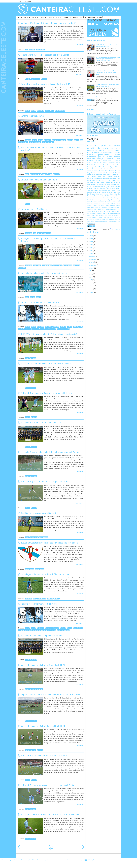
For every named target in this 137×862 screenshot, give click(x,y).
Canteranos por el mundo (99, 157)
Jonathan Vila (111, 192)
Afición (27, 174)
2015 (91, 250)
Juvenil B (51, 142)
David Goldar (96, 186)
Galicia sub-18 (39, 569)
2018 (91, 242)
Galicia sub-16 (29, 569)
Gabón (105, 200)
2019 (91, 239)
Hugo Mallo (91, 180)
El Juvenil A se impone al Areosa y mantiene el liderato (46, 393)
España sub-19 (47, 265)
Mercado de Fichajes (95, 151)
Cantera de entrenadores (32, 116)
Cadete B (70, 140)
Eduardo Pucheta (103, 217)
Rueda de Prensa (114, 173)
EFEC (80, 326)
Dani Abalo (99, 198)
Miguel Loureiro (35, 79)
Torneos (117, 157)
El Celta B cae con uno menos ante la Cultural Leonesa (46, 363)
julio (90, 271)
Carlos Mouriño (102, 184)
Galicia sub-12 (49, 110)
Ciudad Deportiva (109, 215)
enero (91, 289)
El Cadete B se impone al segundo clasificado (41, 635)
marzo (91, 283)
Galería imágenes (37, 689)
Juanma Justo (96, 205)
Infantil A (32, 142)
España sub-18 (102, 202)
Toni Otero (111, 180)
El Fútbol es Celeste (24, 329)
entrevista (32, 49)
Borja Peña (99, 211)
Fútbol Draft (105, 186)
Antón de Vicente (35, 174)
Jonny (98, 169)
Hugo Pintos (111, 200)
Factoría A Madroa (37, 329)
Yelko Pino (116, 178)
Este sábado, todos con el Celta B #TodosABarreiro (44, 273)
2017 (91, 244)
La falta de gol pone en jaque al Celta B (39, 179)
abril (90, 280)
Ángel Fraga (97, 207)
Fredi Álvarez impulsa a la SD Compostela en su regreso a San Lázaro (106, 72)
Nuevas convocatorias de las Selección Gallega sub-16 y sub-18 (49, 542)
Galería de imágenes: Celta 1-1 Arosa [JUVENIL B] (43, 726)
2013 (91, 292)
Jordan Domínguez (100, 190)
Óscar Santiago (99, 215)
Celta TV (117, 194)
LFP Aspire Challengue (113, 213)
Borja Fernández (114, 176)
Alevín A (27, 110)
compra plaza (91, 211)
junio (90, 274)
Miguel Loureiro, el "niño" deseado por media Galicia (45, 54)
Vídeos (117, 167)
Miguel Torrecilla (115, 217)
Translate (117, 229)
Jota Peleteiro (111, 184)
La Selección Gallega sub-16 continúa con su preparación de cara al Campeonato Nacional (108, 58)
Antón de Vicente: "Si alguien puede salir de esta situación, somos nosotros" (51, 149)
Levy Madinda (40, 49)
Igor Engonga (94, 204)
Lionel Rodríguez (115, 219)
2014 (91, 253)
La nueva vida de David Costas (35, 209)
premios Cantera (93, 188)
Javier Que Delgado (109, 204)
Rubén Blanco (67, 265)
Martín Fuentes (115, 209)
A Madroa (28, 140)
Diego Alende (107, 174)
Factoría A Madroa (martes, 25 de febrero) (40, 302)
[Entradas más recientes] (20, 848)
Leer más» (79, 44)
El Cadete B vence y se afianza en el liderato (41, 422)
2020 (91, 236)
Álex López (111, 190)
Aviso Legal (91, 860)
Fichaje (27, 79)
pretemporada (103, 155)
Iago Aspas (91, 167)
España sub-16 (101, 180)
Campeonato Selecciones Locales (98, 182)
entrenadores (24, 142)
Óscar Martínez (106, 207)
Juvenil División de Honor (103, 146)
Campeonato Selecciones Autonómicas (107, 165)
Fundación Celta (113, 159)
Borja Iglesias (91, 173)
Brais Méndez (99, 171)
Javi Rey (108, 209)
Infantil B (38, 142)
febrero (91, 286)
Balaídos (99, 178)
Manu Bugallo (109, 221)
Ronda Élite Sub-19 (107, 188)
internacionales (60, 110)
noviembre (92, 259)
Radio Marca (91, 174)
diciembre (92, 256)
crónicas (33, 388)
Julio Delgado (99, 200)
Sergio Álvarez (92, 178)
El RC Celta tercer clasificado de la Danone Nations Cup (107, 45)
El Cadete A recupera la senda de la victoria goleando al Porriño (50, 452)
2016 (91, 247)
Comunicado (90, 219)
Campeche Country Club (104, 194)
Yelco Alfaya (90, 207)
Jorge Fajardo (41, 598)
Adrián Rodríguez (106, 196)
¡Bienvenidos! (100, 97)
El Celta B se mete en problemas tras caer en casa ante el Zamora (51, 814)
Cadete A (63, 140)
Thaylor (118, 205)
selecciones (21, 267)
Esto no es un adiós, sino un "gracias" (102, 114)
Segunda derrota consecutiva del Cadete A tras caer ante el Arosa (51, 694)
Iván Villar (99, 174)
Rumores (44, 79)
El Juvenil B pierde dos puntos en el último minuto (44, 755)
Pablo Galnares (91, 221)
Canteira (76, 140)
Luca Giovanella (91, 223)
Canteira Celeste (94, 161)
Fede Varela (113, 207)
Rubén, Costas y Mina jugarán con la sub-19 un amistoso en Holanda (48, 240)
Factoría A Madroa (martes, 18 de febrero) (40, 603)
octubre (91, 262)
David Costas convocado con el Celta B (38, 513)
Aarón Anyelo (116, 221)
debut (34, 598)
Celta (26, 49)
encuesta (33, 358)
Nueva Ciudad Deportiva (108, 205)
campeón (90, 171)
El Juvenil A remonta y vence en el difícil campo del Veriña (47, 785)
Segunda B (104, 145)
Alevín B (33, 110)
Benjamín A (47, 140)
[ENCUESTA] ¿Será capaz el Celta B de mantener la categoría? (49, 334)
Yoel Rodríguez (115, 186)
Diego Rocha (98, 219)
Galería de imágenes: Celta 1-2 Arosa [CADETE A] (43, 665)
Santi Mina (76, 265)
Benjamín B (55, 140)
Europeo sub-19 (91, 213)
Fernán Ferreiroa (111, 202)
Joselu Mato (106, 198)
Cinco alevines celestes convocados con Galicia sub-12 (45, 84)
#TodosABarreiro (115, 211)
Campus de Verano (99, 192)
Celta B (50, 174)
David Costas (47, 233)
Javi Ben (101, 204)
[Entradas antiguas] (81, 848)
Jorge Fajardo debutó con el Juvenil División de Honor (45, 574)
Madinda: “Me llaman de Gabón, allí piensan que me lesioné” (48, 23)
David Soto (117, 215)
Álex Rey (117, 200)
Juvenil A (44, 142)
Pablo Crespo (91, 215)
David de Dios (91, 184)
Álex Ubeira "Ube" (99, 209)
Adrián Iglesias (100, 221)
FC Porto (107, 211)
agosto (91, 268)
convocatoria (34, 537)
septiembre (92, 265)
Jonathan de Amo (102, 213)
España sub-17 (108, 178)
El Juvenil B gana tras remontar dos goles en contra (45, 481)
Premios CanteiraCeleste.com (110, 169)
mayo (91, 277)
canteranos (40, 110)
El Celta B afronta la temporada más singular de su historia (107, 85)
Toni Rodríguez (115, 198)
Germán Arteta (91, 200)
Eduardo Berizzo (93, 196)
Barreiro (44, 174)
